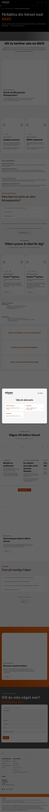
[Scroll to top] (44, 805)
